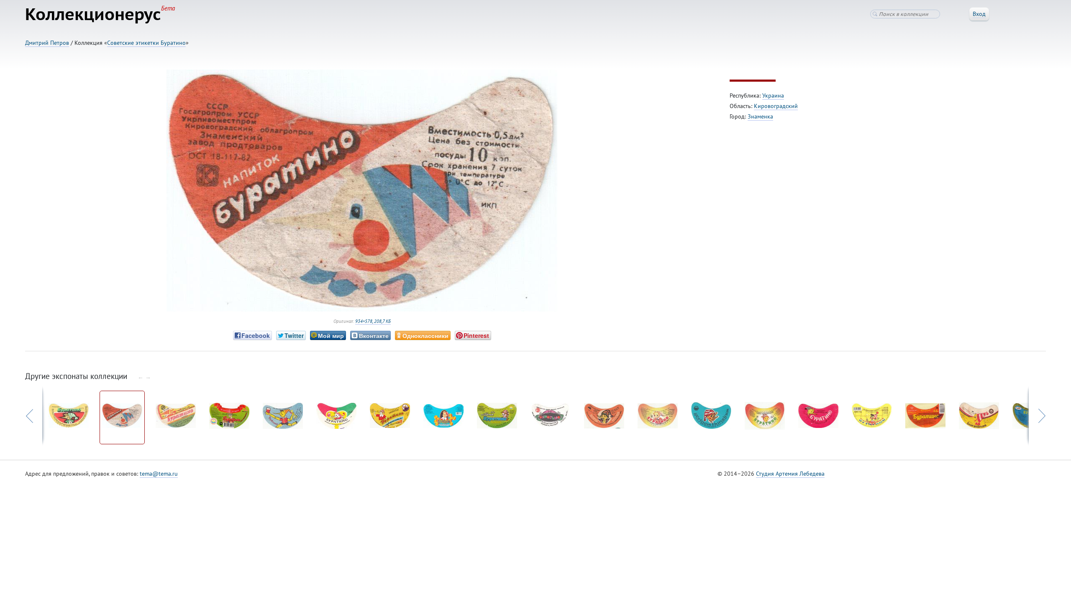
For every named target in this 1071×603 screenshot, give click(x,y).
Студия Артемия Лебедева (790, 473)
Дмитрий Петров (47, 42)
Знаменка (760, 116)
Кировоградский (776, 106)
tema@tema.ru (159, 473)
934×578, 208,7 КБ (373, 321)
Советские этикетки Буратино (146, 42)
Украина (773, 95)
